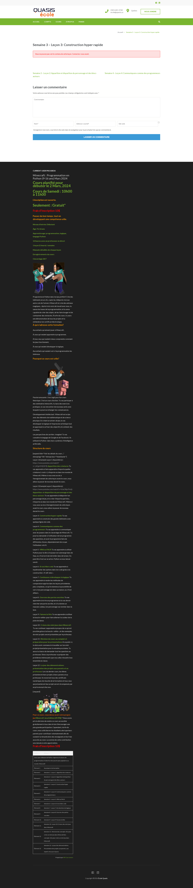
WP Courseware (68, 857)
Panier (81, 22)
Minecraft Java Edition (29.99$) (48, 718)
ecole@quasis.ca (117, 12)
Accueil (36, 22)
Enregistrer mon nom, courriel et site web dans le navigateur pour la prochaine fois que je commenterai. (72, 130)
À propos (70, 22)
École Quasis (102, 878)
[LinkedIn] (159, 3)
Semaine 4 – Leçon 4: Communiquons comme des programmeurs (132, 73)
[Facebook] (156, 3)
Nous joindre (150, 12)
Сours (58, 22)
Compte (47, 22)
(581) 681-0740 (117, 10)
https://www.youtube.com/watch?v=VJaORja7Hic (52, 489)
